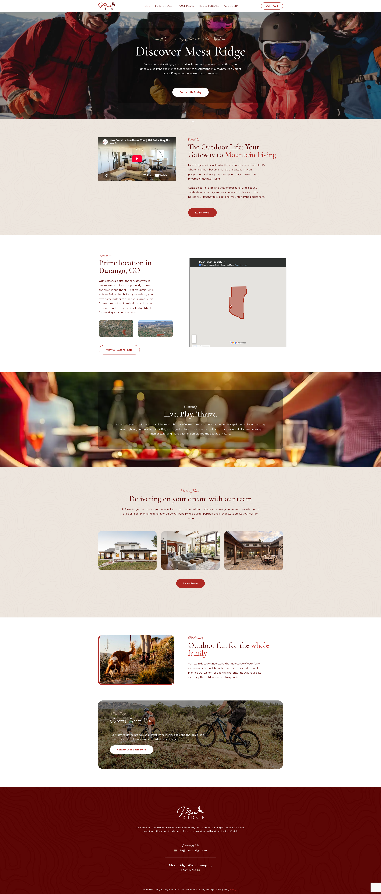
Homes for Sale (209, 6)
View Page (116, 756)
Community (231, 6)
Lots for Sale (163, 6)
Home (146, 6)
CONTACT (272, 5)
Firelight (234, 889)
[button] (116, 328)
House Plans (186, 6)
